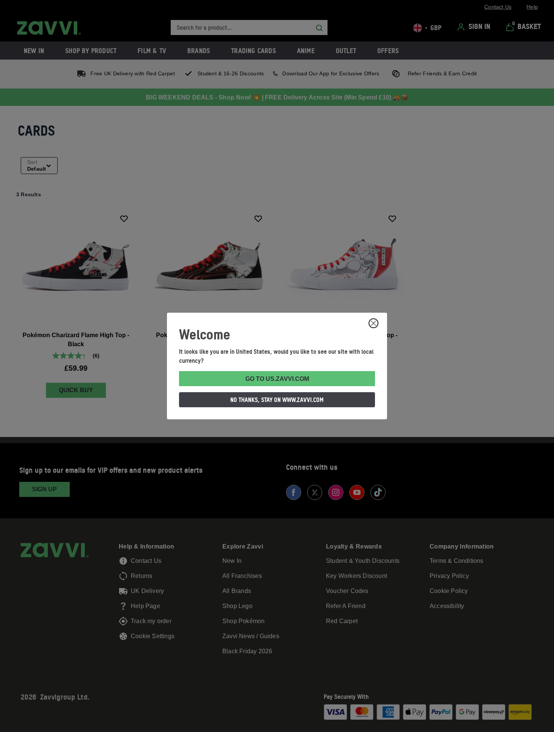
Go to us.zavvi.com (277, 379)
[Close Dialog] (373, 323)
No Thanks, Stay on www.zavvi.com (277, 399)
